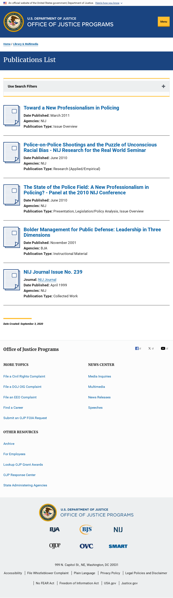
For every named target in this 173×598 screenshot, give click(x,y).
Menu (163, 21)
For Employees (14, 454)
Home (7, 44)
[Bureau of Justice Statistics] (86, 535)
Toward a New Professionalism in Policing (71, 108)
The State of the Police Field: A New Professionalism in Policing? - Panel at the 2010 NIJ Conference (86, 190)
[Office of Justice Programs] (13, 21)
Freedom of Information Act (79, 583)
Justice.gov (129, 583)
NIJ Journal (47, 279)
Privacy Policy (110, 573)
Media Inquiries (99, 376)
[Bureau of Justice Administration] (55, 533)
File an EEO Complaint (19, 397)
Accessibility (13, 573)
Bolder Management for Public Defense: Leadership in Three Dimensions (92, 232)
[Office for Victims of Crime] (86, 549)
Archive (8, 444)
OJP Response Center (19, 475)
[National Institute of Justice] (118, 533)
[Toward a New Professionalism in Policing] (11, 125)
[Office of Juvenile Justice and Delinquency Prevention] (54, 549)
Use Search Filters (22, 86)
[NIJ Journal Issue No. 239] (11, 289)
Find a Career (13, 408)
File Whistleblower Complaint (48, 573)
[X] (152, 351)
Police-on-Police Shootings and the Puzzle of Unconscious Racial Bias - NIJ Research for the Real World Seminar (90, 147)
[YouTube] (165, 351)
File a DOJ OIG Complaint (22, 387)
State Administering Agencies (25, 485)
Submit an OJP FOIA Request (25, 418)
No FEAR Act (45, 583)
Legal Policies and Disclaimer (146, 573)
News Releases (99, 397)
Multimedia (96, 387)
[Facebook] (140, 351)
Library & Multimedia (25, 44)
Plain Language (84, 573)
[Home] (70, 21)
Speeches (95, 408)
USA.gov (110, 583)
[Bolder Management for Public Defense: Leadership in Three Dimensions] (11, 247)
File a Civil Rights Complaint (24, 376)
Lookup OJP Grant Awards (23, 464)
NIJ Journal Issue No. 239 (53, 272)
